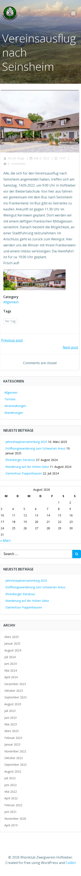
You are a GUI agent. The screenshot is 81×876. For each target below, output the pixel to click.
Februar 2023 (13, 738)
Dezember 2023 (15, 684)
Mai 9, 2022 (41, 158)
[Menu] (73, 13)
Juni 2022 (10, 785)
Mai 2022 (10, 792)
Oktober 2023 (13, 691)
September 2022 (15, 765)
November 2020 (15, 819)
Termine (10, 399)
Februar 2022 (13, 805)
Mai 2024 (10, 670)
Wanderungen (13, 413)
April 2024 (11, 677)
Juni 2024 (10, 664)
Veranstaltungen (15, 406)
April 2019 (11, 825)
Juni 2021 (10, 812)
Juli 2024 (10, 657)
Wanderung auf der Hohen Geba (27, 467)
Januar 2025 (12, 643)
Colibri (71, 862)
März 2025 (11, 637)
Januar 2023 (12, 744)
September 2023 (15, 697)
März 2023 (11, 731)
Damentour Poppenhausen (23, 473)
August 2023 (12, 704)
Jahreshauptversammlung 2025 (26, 442)
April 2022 (11, 798)
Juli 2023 (10, 711)
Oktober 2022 (13, 758)
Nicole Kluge (16, 158)
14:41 (62, 158)
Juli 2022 (10, 778)
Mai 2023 (10, 724)
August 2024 (12, 650)
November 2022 (15, 751)
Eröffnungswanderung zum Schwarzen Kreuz (35, 448)
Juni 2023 (10, 718)
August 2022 (12, 771)
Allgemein (11, 302)
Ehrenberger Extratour (20, 460)
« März (5, 540)
